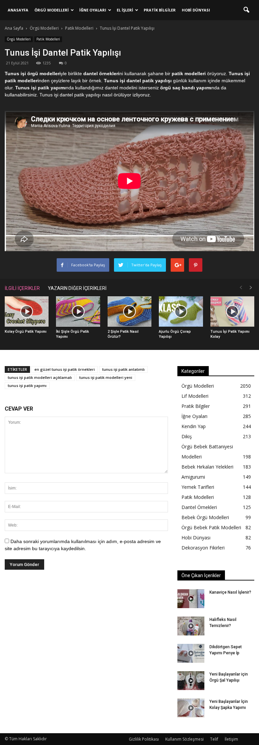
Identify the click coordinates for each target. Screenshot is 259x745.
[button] (246, 10)
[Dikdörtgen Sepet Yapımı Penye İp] (190, 653)
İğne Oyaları (92, 9)
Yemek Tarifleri (197, 487)
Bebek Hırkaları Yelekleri (207, 467)
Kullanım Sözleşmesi (184, 739)
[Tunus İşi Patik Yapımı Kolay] (232, 311)
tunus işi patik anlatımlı (123, 369)
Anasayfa (18, 9)
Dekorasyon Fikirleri (203, 547)
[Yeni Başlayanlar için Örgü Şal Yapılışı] (190, 680)
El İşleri (125, 9)
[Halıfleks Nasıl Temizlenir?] (190, 626)
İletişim (231, 739)
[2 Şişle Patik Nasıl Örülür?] (129, 311)
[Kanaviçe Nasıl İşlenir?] (190, 598)
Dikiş (186, 436)
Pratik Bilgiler (160, 9)
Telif (214, 739)
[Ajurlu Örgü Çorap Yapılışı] (181, 311)
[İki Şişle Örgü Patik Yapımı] (78, 311)
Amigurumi (193, 477)
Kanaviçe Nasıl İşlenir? (230, 592)
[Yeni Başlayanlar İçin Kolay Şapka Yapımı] (190, 707)
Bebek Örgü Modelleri (205, 517)
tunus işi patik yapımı (27, 385)
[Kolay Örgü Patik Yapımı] (27, 311)
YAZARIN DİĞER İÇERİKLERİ (77, 288)
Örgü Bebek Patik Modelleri (211, 527)
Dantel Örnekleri (199, 507)
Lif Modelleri (194, 396)
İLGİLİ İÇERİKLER (22, 288)
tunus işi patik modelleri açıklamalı (40, 377)
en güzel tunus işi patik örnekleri (64, 369)
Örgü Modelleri (51, 9)
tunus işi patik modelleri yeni (105, 377)
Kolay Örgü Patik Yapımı (26, 331)
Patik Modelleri (48, 39)
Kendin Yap (193, 426)
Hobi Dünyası (196, 9)
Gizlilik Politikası (144, 739)
